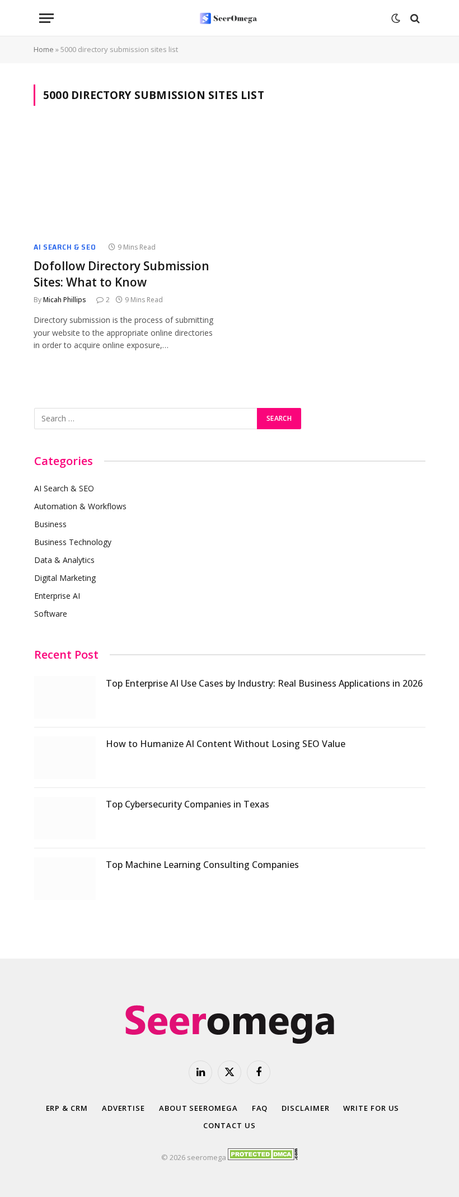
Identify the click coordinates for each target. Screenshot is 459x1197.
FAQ (260, 1108)
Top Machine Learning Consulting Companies (202, 864)
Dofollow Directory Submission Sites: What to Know (121, 274)
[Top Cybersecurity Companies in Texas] (65, 818)
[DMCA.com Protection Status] (263, 1157)
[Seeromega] (229, 18)
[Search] (414, 18)
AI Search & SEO (65, 247)
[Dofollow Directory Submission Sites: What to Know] (126, 180)
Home (44, 49)
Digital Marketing (65, 577)
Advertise (123, 1108)
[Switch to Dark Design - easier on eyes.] (395, 18)
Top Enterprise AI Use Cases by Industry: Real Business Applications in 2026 (264, 683)
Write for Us (371, 1108)
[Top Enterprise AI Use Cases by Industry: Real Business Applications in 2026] (65, 697)
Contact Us (229, 1125)
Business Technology (72, 542)
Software (50, 613)
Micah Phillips (64, 299)
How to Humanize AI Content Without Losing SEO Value (225, 744)
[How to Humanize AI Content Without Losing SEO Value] (65, 757)
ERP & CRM (67, 1108)
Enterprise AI (57, 595)
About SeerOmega (198, 1108)
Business (50, 524)
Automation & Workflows (80, 506)
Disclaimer (305, 1108)
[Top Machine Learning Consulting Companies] (65, 878)
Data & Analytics (64, 560)
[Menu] (46, 18)
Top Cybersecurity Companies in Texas (187, 804)
